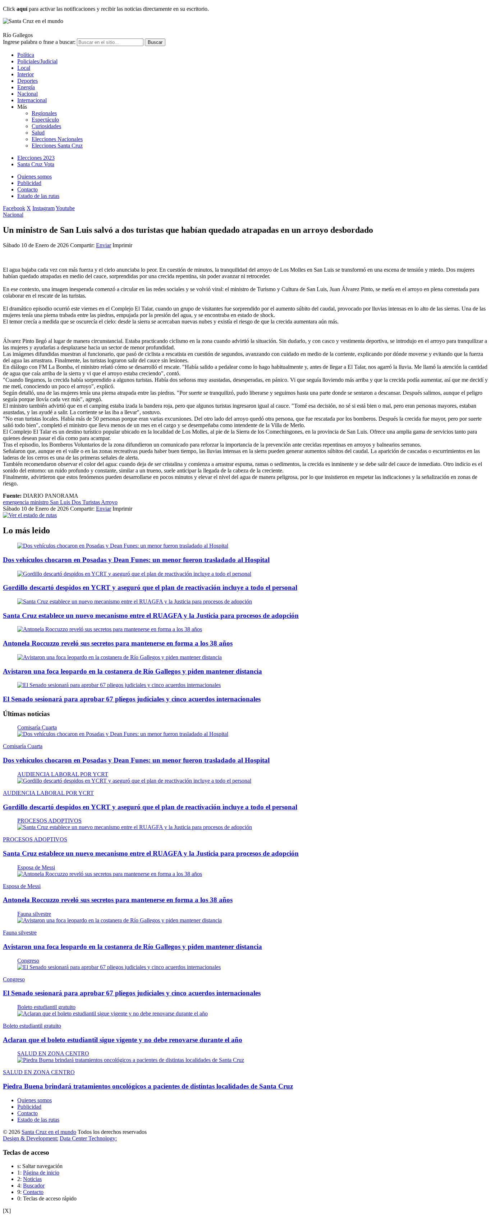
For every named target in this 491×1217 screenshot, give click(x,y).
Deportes (27, 81)
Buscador (34, 1185)
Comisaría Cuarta (37, 727)
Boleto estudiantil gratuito (46, 1007)
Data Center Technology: (88, 1138)
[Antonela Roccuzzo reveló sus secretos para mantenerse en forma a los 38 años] (109, 629)
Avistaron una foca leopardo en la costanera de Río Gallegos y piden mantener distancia (132, 671)
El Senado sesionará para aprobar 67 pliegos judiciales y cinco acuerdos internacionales (132, 699)
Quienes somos (34, 176)
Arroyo (109, 502)
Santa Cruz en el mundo (49, 1132)
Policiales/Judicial (37, 61)
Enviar (103, 245)
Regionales (44, 113)
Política (25, 55)
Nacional (27, 94)
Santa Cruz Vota (35, 164)
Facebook (14, 208)
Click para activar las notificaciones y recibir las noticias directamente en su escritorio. (106, 9)
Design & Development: (30, 1138)
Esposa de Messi (36, 867)
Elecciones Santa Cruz (57, 145)
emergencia (16, 502)
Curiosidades (46, 126)
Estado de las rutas (38, 196)
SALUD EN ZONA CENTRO (53, 1053)
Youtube (65, 208)
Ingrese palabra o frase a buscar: (39, 42)
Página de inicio (41, 1173)
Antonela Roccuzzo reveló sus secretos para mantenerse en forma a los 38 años (118, 643)
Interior (25, 74)
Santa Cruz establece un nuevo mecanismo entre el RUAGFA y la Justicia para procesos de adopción (151, 615)
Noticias (32, 1179)
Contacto (27, 189)
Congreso (28, 961)
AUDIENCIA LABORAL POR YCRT (62, 774)
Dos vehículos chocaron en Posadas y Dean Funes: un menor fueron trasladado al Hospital (136, 560)
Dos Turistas (86, 502)
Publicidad (29, 183)
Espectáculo (45, 120)
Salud (38, 133)
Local (23, 68)
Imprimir (122, 245)
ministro (40, 502)
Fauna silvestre (34, 914)
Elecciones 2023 (36, 158)
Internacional (32, 100)
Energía (26, 87)
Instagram (43, 208)
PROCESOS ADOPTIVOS (49, 821)
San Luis (61, 502)
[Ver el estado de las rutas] (30, 515)
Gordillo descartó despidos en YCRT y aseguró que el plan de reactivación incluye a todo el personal (150, 587)
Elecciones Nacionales (57, 139)
